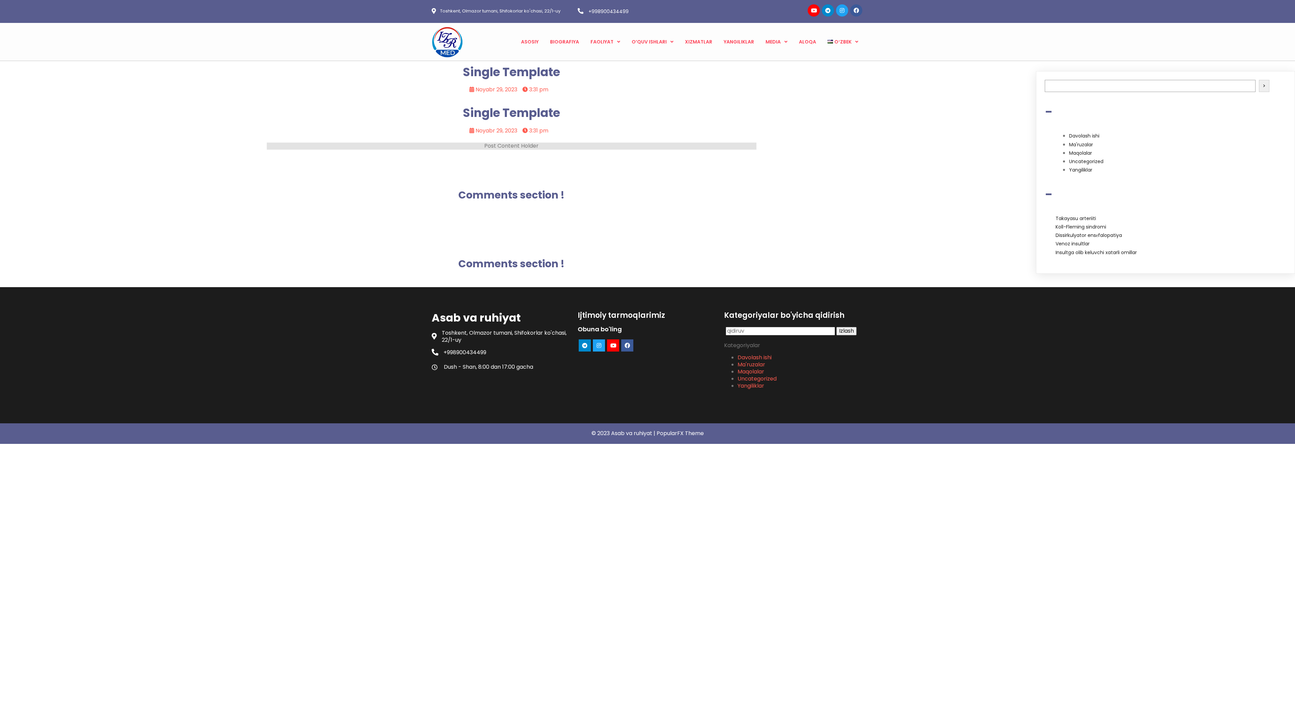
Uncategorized (1086, 161)
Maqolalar (1080, 153)
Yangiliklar (1080, 169)
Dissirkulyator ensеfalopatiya (1089, 235)
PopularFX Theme (680, 433)
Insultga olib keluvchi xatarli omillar (1096, 252)
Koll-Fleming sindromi (1081, 226)
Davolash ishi (1084, 135)
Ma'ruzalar (1081, 144)
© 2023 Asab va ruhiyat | (624, 433)
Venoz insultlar (1073, 243)
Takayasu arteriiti (1076, 218)
